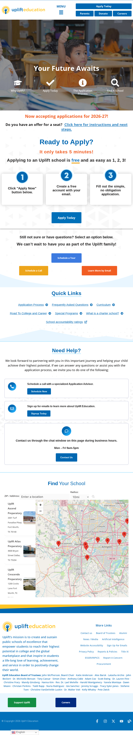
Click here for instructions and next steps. (94, 127)
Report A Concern (112, 657)
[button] (61, 13)
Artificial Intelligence (113, 639)
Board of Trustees (105, 633)
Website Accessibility (91, 645)
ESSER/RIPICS (92, 657)
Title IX (124, 651)
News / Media (90, 639)
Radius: (74, 492)
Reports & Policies (107, 651)
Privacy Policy (86, 651)
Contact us (86, 633)
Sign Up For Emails (117, 645)
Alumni (123, 633)
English (20, 732)
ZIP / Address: (12, 495)
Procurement (104, 663)
